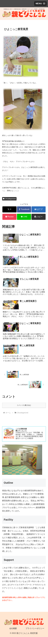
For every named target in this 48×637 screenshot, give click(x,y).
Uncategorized (10, 199)
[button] (38, 217)
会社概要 (13, 628)
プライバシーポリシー (35, 628)
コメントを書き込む (24, 405)
